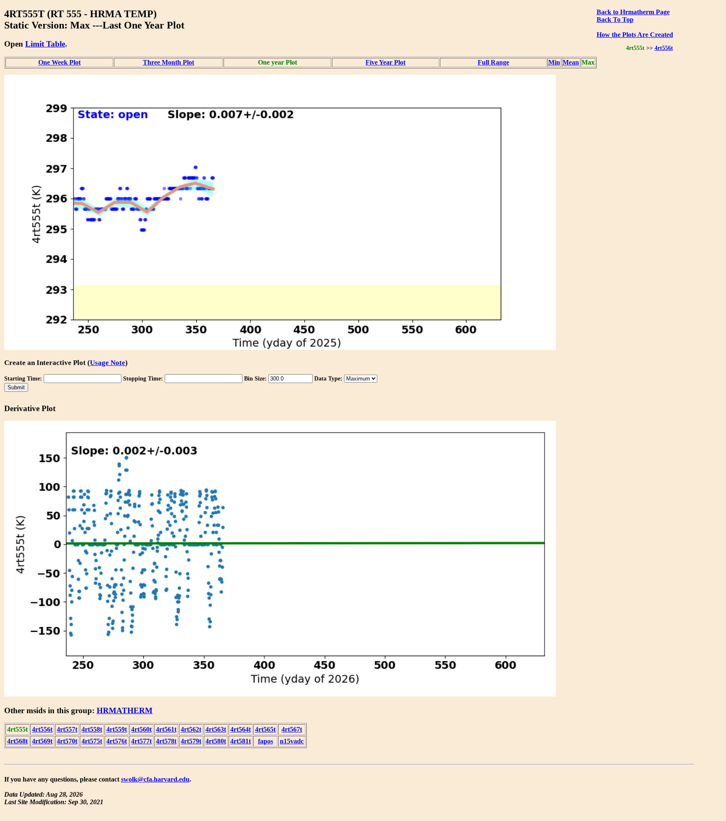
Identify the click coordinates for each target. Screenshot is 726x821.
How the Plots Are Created (635, 34)
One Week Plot (59, 62)
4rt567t (291, 729)
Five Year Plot (385, 62)
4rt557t (67, 729)
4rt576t (116, 741)
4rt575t (92, 741)
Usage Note (107, 363)
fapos (265, 741)
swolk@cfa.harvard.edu (155, 779)
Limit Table (45, 43)
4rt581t (240, 741)
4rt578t (166, 741)
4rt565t (265, 729)
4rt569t (42, 741)
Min (554, 62)
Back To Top (615, 19)
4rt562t (191, 729)
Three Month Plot (168, 62)
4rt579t (191, 741)
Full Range (493, 62)
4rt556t (664, 47)
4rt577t (141, 741)
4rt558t (92, 729)
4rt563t (215, 729)
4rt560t (141, 729)
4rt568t (17, 741)
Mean (571, 62)
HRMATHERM (125, 710)
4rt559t (116, 729)
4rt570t (67, 741)
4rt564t (240, 729)
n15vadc (292, 741)
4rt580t (215, 741)
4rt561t (166, 729)
